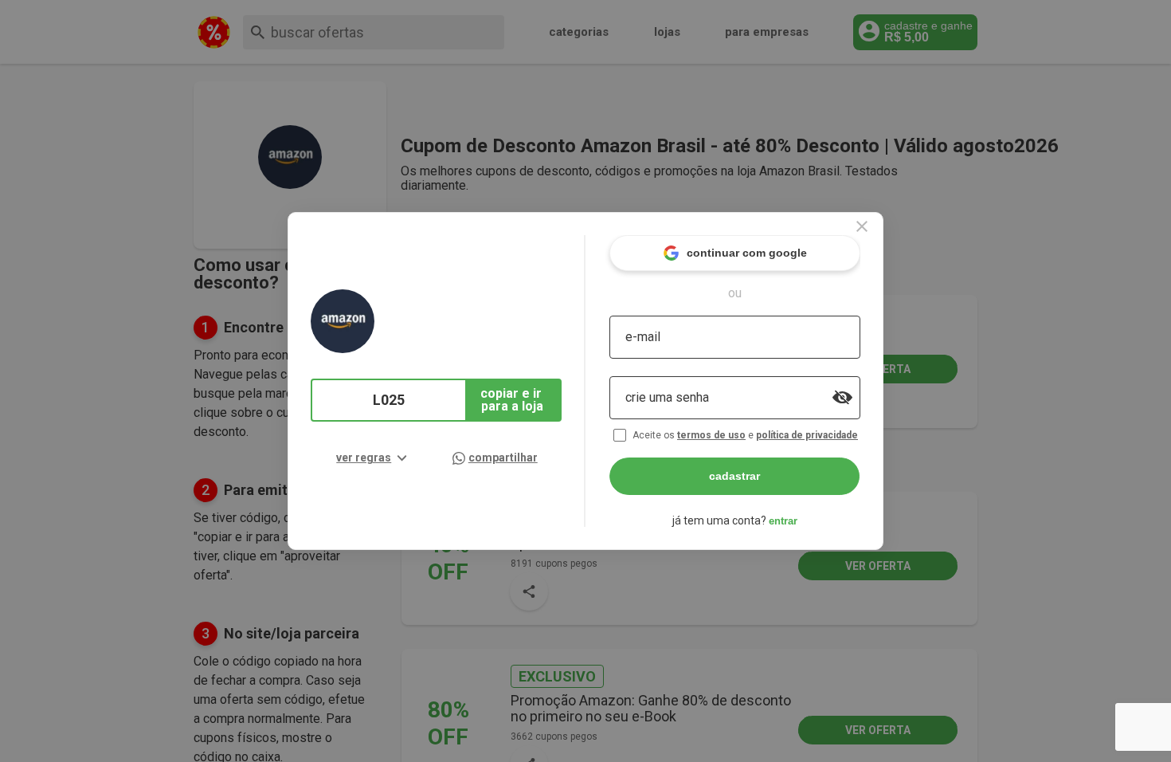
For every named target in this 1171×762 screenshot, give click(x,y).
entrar (783, 521)
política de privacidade (807, 435)
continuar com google (747, 252)
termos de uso (711, 435)
